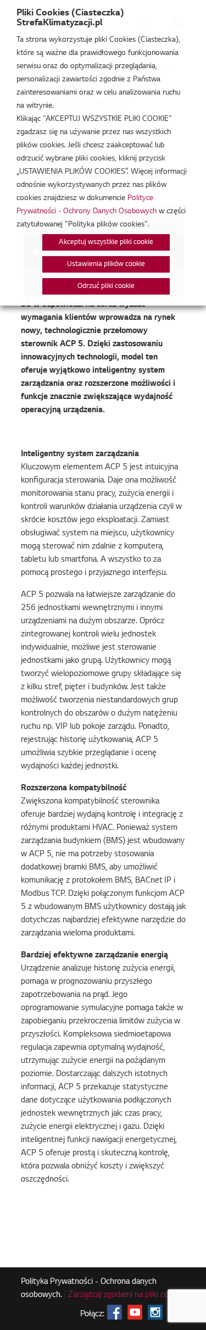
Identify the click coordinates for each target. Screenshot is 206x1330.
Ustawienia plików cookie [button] (106, 264)
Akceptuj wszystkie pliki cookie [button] (106, 242)
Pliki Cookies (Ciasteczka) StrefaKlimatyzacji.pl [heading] (70, 18)
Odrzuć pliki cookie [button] (106, 286)
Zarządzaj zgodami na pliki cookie (125, 1295)
